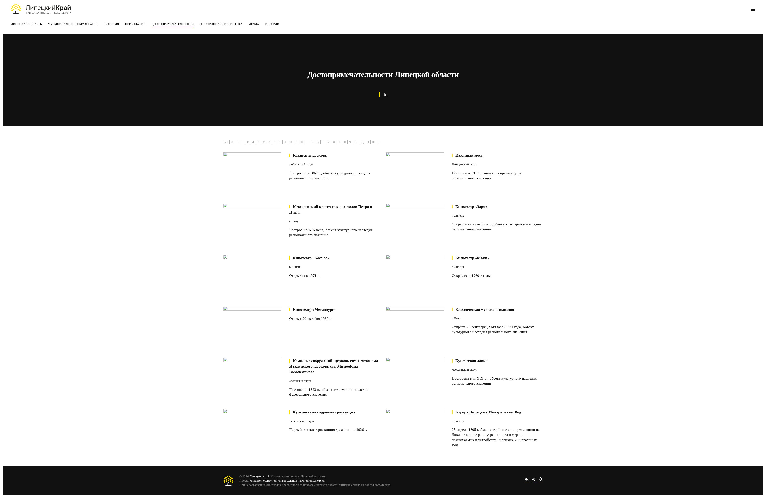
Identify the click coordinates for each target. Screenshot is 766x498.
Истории (272, 24)
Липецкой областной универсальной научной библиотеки (287, 480)
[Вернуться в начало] (41, 9)
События (112, 24)
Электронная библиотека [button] (221, 24)
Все (225, 142)
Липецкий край (259, 476)
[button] (753, 9)
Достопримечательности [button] (173, 24)
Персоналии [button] (135, 24)
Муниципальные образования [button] (73, 24)
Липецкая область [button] (26, 24)
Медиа (253, 24)
